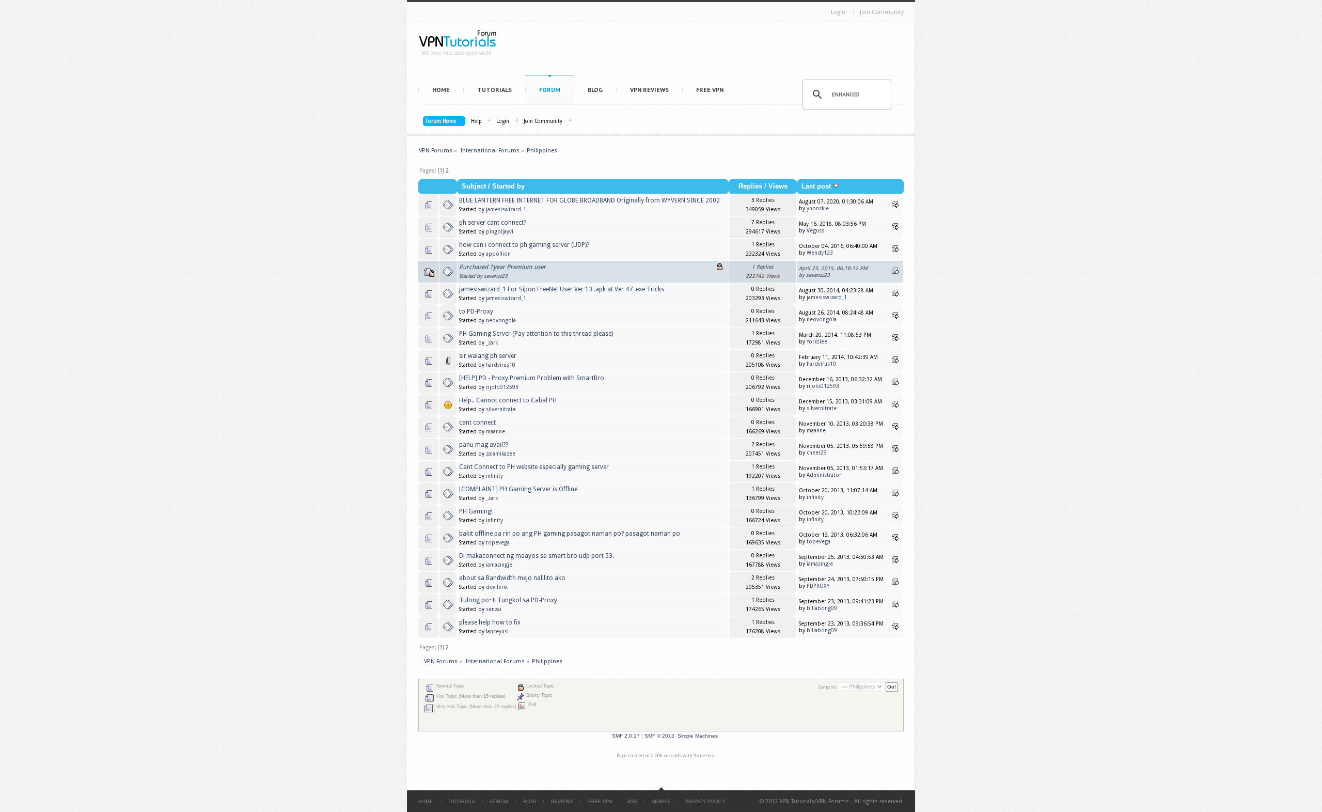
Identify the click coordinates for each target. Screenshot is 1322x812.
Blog (595, 89)
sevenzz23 (496, 276)
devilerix (497, 587)
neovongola (501, 320)
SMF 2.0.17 (626, 736)
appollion (498, 254)
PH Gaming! (476, 511)
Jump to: (827, 687)
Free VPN (709, 89)
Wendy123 (820, 253)
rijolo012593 (502, 387)
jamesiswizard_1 (506, 209)
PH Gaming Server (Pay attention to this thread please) (536, 333)
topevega (498, 542)
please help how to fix (490, 622)
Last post (817, 186)
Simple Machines (698, 736)
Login (838, 12)
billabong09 (822, 608)
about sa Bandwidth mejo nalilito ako (512, 578)
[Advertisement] (705, 50)
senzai (493, 609)
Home (441, 89)
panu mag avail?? (483, 444)
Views (778, 186)
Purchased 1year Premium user (502, 267)
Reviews (562, 801)
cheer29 (817, 453)
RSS (632, 801)
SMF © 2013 (659, 736)
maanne (495, 431)
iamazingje (499, 565)
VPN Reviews (649, 89)
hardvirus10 (500, 365)
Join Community (882, 12)
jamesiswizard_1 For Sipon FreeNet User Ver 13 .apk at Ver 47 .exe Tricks (561, 289)
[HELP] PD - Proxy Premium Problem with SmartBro (531, 378)
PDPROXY (818, 586)
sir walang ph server (487, 356)
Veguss (815, 230)
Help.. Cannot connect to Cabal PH (508, 400)
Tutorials (494, 89)
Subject (474, 186)
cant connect (477, 422)
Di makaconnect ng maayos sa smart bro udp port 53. (536, 555)
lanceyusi (497, 631)
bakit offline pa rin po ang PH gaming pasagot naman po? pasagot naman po (569, 533)
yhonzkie (818, 208)
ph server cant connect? (492, 222)
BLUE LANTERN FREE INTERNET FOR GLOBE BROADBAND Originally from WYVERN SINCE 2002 (589, 200)
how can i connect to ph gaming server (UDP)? (524, 244)
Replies (750, 186)
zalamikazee (500, 454)
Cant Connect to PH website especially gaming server (534, 467)
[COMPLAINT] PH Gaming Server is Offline (518, 489)
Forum (549, 89)
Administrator (824, 475)
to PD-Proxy (476, 311)
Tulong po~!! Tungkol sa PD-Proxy (508, 600)
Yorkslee (817, 342)
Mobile (661, 801)
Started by (508, 186)
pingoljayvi (499, 232)
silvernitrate (501, 409)
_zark (492, 343)
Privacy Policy (705, 801)
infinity (494, 476)
